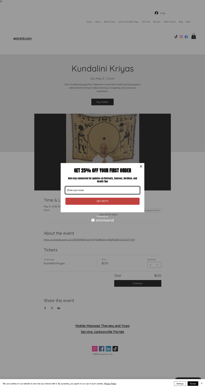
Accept (193, 383)
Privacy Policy (110, 383)
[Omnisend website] (102, 218)
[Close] (141, 166)
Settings (180, 383)
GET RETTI (102, 201)
